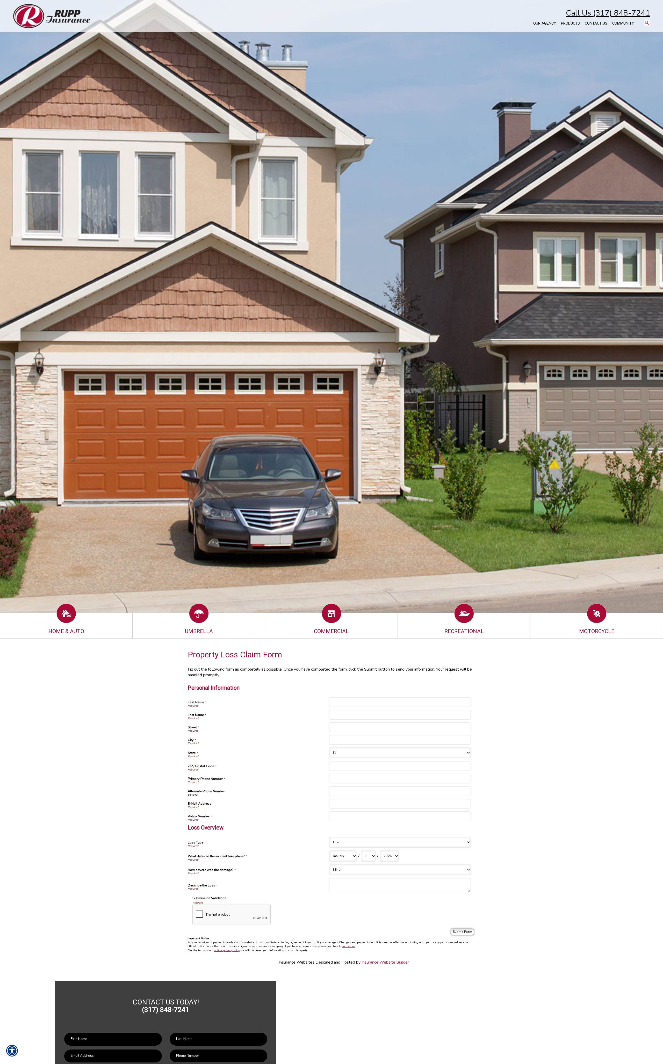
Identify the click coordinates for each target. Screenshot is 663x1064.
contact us (348, 946)
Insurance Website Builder (385, 962)
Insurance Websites (296, 962)
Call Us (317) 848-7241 (608, 13)
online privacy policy (227, 950)
